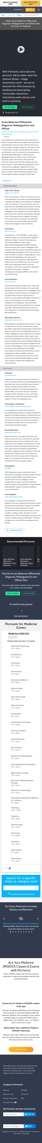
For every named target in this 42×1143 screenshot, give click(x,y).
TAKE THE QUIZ (27, 107)
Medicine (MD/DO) (4, 15)
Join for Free (21, 1049)
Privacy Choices (8, 1102)
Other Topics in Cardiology (20, 15)
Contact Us (25, 1094)
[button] (21, 991)
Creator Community (10, 1098)
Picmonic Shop (8, 1094)
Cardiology (14, 15)
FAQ (22, 1098)
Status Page (25, 1133)
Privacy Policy (35, 1131)
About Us (6, 1090)
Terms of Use (17, 1133)
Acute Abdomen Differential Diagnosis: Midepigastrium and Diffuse (32, 15)
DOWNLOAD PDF (11, 113)
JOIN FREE (30, 10)
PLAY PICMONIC (9, 107)
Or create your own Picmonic (22, 894)
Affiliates (24, 1090)
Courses (11, 15)
